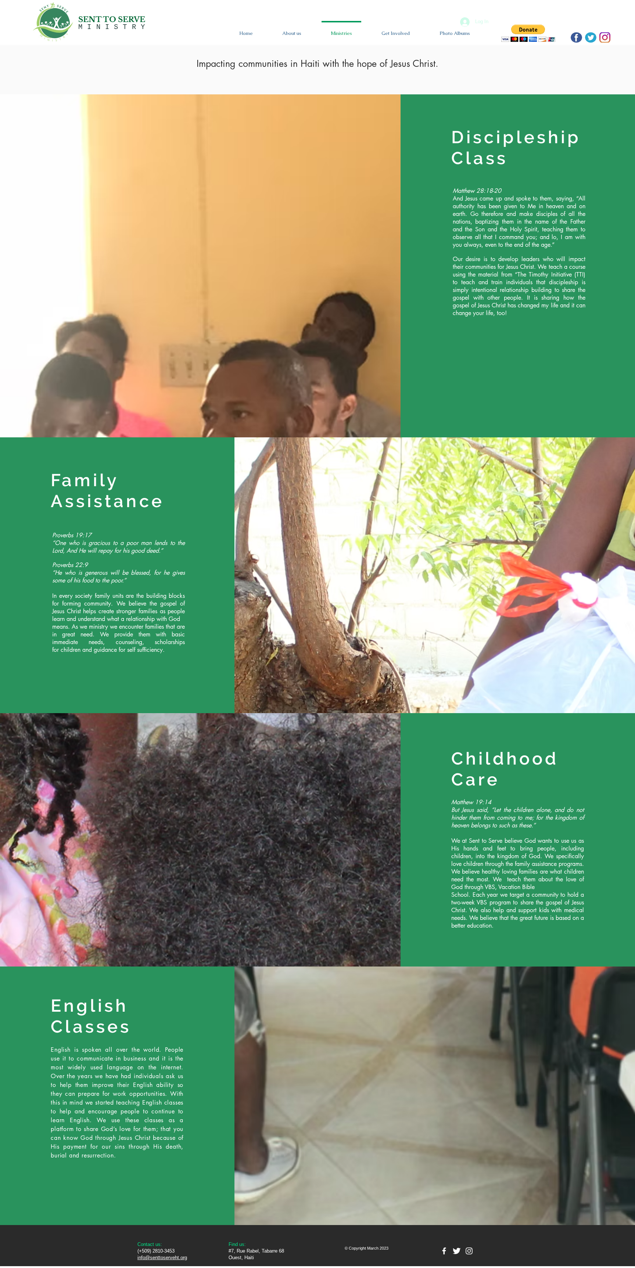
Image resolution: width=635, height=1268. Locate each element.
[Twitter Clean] (456, 1251)
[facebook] (444, 1251)
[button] (528, 33)
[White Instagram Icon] (469, 1251)
